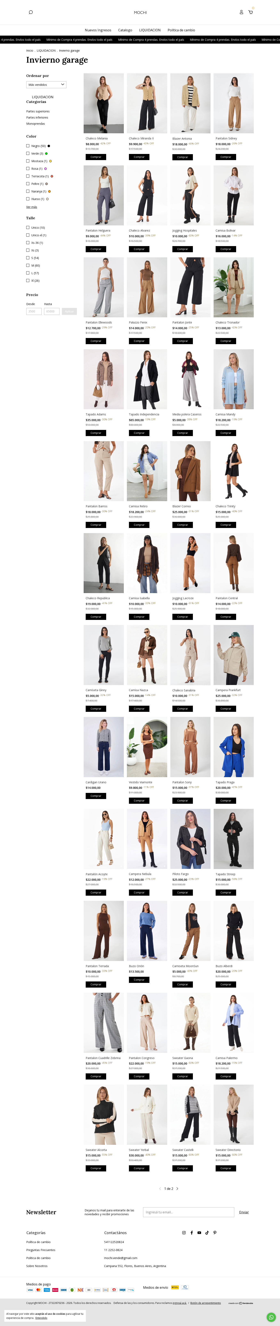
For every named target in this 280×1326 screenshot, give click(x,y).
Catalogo (125, 30)
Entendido (41, 1317)
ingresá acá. (180, 1303)
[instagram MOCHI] (184, 1232)
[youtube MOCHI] (199, 1232)
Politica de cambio (38, 1258)
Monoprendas (35, 123)
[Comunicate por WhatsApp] (271, 1317)
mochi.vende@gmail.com (120, 1258)
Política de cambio (181, 30)
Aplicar (69, 311)
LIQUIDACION (150, 30)
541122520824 (114, 1242)
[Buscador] (30, 12)
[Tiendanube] (241, 1303)
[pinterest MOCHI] (215, 1232)
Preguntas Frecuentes (40, 1250)
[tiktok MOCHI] (207, 1232)
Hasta (48, 304)
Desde (30, 304)
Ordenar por (37, 75)
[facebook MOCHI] (192, 1232)
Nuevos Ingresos (98, 30)
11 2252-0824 (113, 1250)
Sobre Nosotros (37, 1266)
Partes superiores (38, 111)
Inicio (29, 50)
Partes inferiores (37, 117)
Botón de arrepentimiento (205, 1303)
